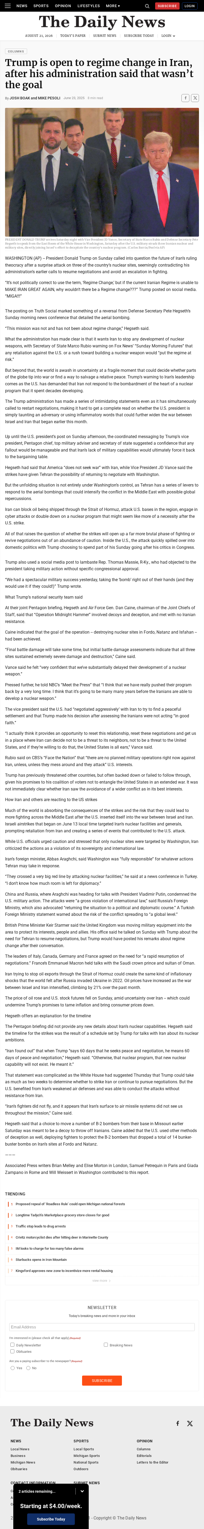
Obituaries (24, 1352)
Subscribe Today (139, 36)
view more (100, 1281)
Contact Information (33, 1483)
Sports (40, 6)
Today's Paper (73, 36)
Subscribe (167, 6)
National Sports (86, 1462)
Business (18, 1456)
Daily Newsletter (28, 1345)
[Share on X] (195, 98)
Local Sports (84, 1449)
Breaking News (121, 1345)
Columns (16, 51)
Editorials (144, 1456)
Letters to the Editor (153, 1462)
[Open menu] (7, 6)
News (21, 6)
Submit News (105, 36)
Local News (20, 1449)
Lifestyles (89, 6)
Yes (18, 1368)
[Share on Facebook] (185, 98)
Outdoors (81, 1469)
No (34, 1368)
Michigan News (23, 1462)
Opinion (63, 6)
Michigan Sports (87, 1456)
